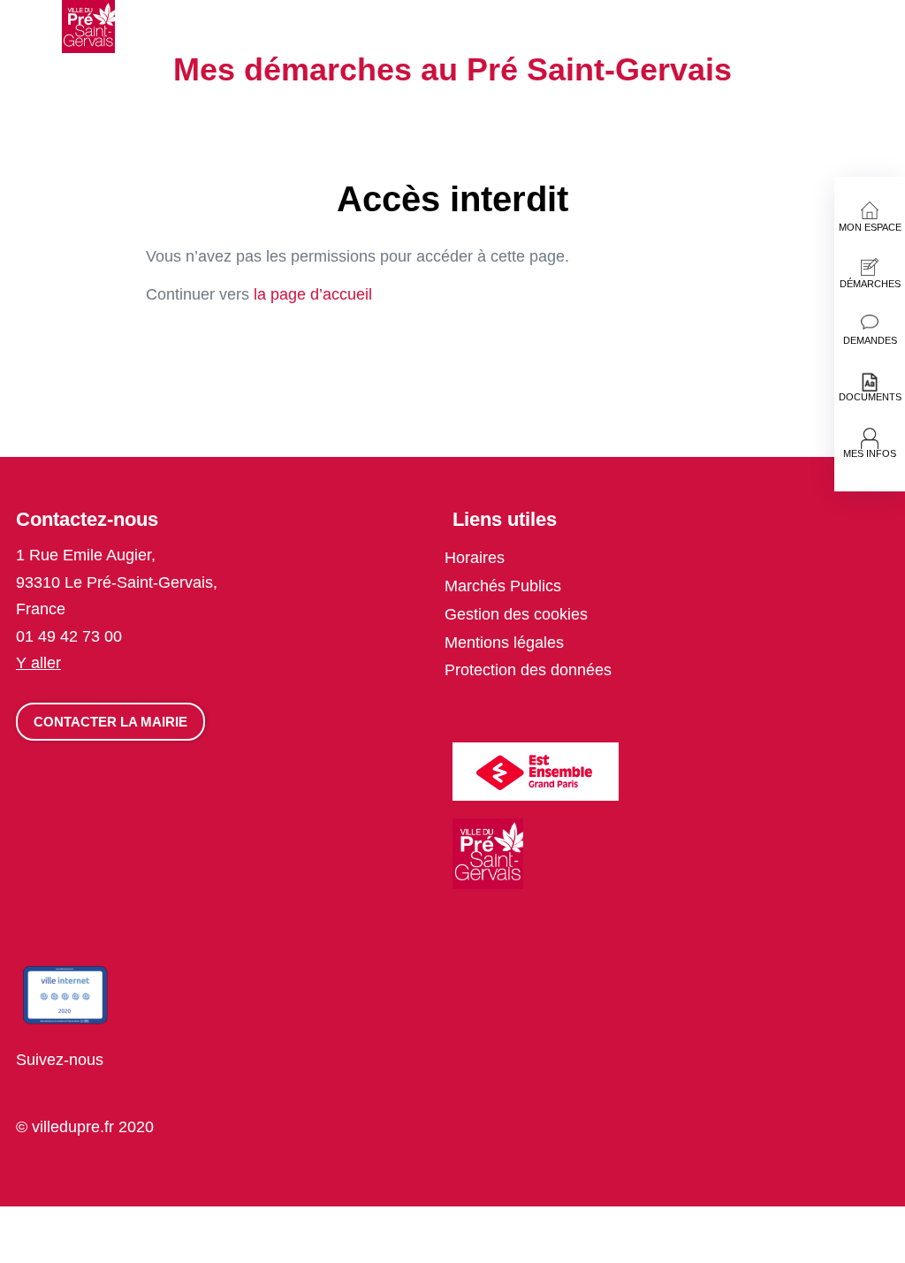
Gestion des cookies (516, 614)
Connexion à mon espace (896, 21)
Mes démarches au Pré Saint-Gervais (452, 69)
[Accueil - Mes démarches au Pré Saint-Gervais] (88, 26)
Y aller (38, 663)
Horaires (475, 558)
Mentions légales (504, 642)
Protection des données (528, 670)
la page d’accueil (313, 294)
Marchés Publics (503, 586)
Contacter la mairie (110, 721)
